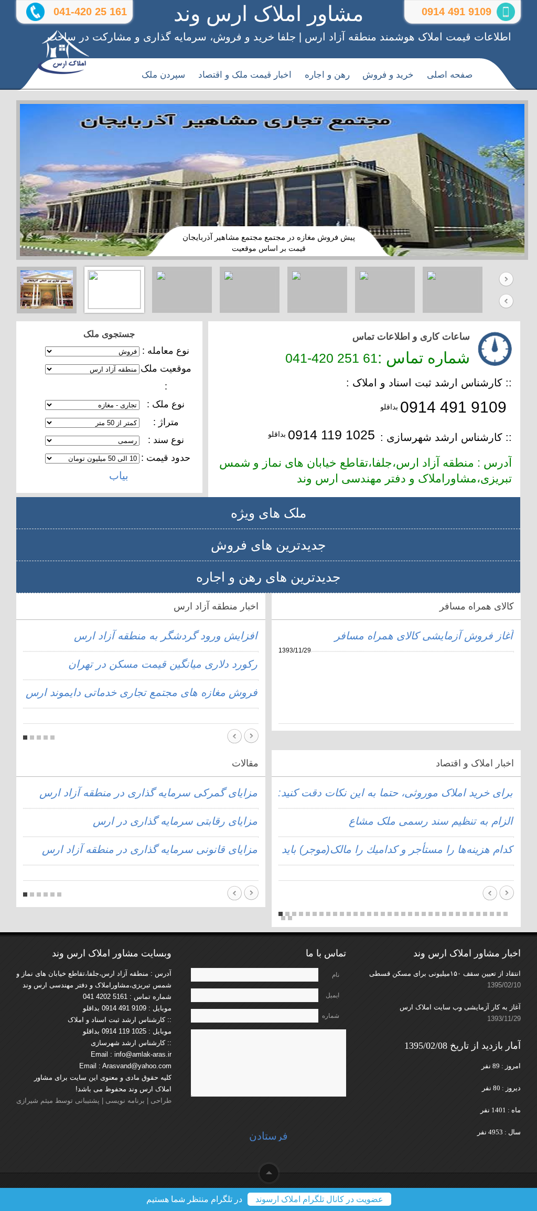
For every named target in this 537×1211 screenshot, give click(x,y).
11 (349, 914)
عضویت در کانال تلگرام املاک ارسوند (319, 1199)
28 (465, 914)
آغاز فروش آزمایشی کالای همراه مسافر (424, 635)
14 (369, 914)
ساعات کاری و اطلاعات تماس (411, 336)
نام (335, 974)
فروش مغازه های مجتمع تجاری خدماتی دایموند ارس (141, 692)
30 (478, 914)
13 (362, 914)
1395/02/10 (504, 985)
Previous (506, 301)
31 (485, 914)
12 (355, 914)
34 (505, 914)
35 (283, 918)
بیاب (118, 475)
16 (383, 914)
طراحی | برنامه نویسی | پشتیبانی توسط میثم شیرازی (93, 1100)
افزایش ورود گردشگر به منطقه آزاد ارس (165, 635)
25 (444, 914)
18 (396, 914)
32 (492, 914)
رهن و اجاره (327, 75)
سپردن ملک (163, 75)
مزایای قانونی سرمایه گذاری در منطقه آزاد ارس (149, 849)
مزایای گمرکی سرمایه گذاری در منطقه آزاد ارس (148, 792)
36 (290, 918)
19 (403, 914)
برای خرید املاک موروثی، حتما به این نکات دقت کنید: (395, 792)
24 (437, 914)
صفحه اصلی (449, 75)
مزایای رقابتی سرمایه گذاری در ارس (175, 821)
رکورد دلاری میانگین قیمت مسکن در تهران (162, 664)
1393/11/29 (504, 1019)
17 (390, 914)
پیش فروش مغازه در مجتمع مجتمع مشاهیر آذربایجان (268, 237)
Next (506, 279)
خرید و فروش (388, 75)
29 (471, 914)
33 (499, 914)
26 (451, 914)
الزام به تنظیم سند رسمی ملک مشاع (431, 821)
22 (424, 914)
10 (342, 914)
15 (376, 914)
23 (430, 914)
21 (417, 914)
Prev (234, 736)
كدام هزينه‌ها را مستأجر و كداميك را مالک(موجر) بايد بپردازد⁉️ (374, 849)
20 (410, 914)
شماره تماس (330, 1017)
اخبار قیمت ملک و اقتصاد (245, 75)
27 (458, 914)
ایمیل (332, 995)
